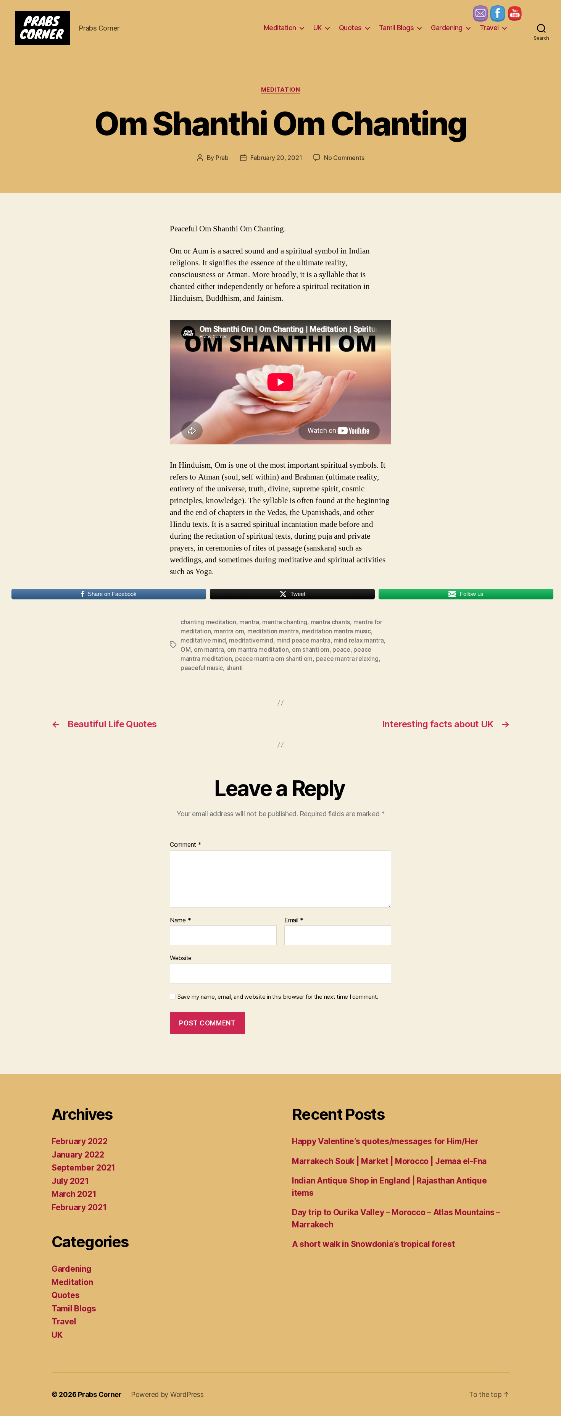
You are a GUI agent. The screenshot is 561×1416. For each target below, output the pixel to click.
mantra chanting (284, 622)
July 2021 (70, 1181)
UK (317, 28)
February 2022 (80, 1141)
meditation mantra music (336, 631)
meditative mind (203, 640)
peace (341, 649)
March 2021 (74, 1194)
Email (293, 920)
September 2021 (83, 1167)
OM (185, 649)
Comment (186, 844)
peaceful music (202, 668)
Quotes (350, 28)
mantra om (229, 631)
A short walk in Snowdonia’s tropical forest (373, 1244)
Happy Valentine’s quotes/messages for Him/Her (385, 1141)
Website (181, 958)
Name (180, 920)
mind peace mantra (303, 640)
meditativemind (251, 640)
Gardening (447, 28)
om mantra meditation (258, 649)
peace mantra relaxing (347, 658)
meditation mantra (272, 631)
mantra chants (330, 622)
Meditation (280, 28)
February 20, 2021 (276, 157)
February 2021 (79, 1207)
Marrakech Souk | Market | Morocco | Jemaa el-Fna (389, 1161)
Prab (222, 157)
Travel (489, 28)
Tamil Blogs (396, 28)
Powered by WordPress (167, 1394)
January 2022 (78, 1154)
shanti (234, 668)
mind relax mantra (359, 640)
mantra (249, 622)
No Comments (344, 157)
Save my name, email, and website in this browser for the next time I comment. (277, 996)
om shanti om (310, 649)
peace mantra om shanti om (274, 658)
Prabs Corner (100, 1394)
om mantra (209, 649)
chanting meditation (208, 622)
